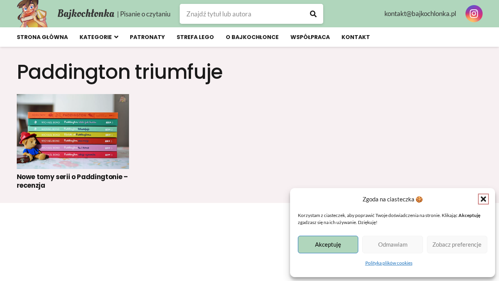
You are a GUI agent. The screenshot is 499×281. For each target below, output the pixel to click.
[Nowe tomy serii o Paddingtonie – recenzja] (73, 131)
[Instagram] (474, 13)
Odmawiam (392, 244)
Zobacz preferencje (456, 244)
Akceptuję (328, 244)
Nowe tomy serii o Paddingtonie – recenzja (72, 181)
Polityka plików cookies (388, 263)
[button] (483, 199)
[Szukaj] (313, 14)
